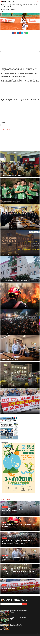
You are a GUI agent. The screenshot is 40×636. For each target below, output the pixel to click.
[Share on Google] (15, 33)
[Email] (25, 33)
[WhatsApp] (27, 33)
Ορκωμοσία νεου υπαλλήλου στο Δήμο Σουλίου (10, 359)
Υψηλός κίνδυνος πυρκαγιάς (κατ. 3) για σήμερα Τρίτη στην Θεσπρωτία (14, 306)
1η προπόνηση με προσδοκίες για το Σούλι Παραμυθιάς (11, 201)
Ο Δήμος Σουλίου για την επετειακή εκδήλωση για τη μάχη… (12, 175)
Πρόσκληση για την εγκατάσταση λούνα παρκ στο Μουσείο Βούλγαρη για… (14, 385)
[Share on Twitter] (22, 33)
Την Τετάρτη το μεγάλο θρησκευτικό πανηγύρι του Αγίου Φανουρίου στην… (14, 333)
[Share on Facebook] (13, 33)
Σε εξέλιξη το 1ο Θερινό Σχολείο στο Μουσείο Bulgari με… (12, 254)
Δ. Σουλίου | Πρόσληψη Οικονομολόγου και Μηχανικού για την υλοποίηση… (14, 280)
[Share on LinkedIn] (18, 33)
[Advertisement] (20, 44)
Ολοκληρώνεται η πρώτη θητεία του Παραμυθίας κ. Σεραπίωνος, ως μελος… (15, 227)
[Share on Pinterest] (20, 33)
